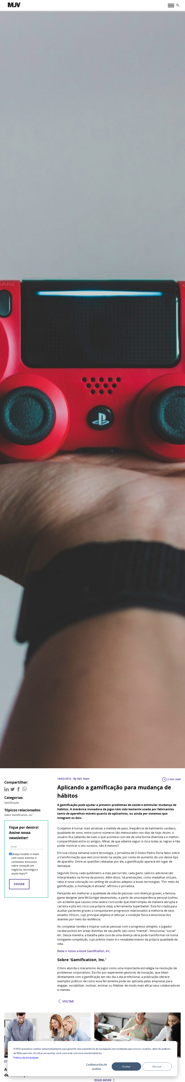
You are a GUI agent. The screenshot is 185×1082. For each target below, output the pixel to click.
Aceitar (126, 1066)
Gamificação (11, 802)
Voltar (68, 1001)
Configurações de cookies (96, 1066)
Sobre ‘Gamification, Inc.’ (19, 815)
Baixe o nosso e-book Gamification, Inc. (83, 951)
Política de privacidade (25, 1057)
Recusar (157, 1066)
